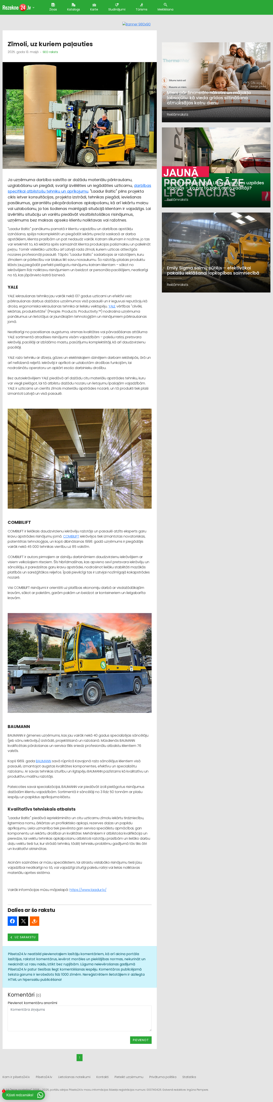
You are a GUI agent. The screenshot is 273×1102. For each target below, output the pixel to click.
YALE (112, 306)
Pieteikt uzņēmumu (129, 1077)
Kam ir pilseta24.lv (16, 1077)
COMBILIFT (71, 536)
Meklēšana (165, 9)
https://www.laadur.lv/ (88, 889)
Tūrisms (141, 9)
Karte (94, 9)
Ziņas (53, 9)
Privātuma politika (162, 1077)
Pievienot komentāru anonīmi (32, 1002)
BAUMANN (43, 761)
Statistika (189, 1077)
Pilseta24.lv (44, 1077)
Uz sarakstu (25, 937)
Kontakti (102, 1077)
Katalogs (73, 9)
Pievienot (141, 1040)
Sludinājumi (116, 9)
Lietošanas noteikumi (74, 1077)
